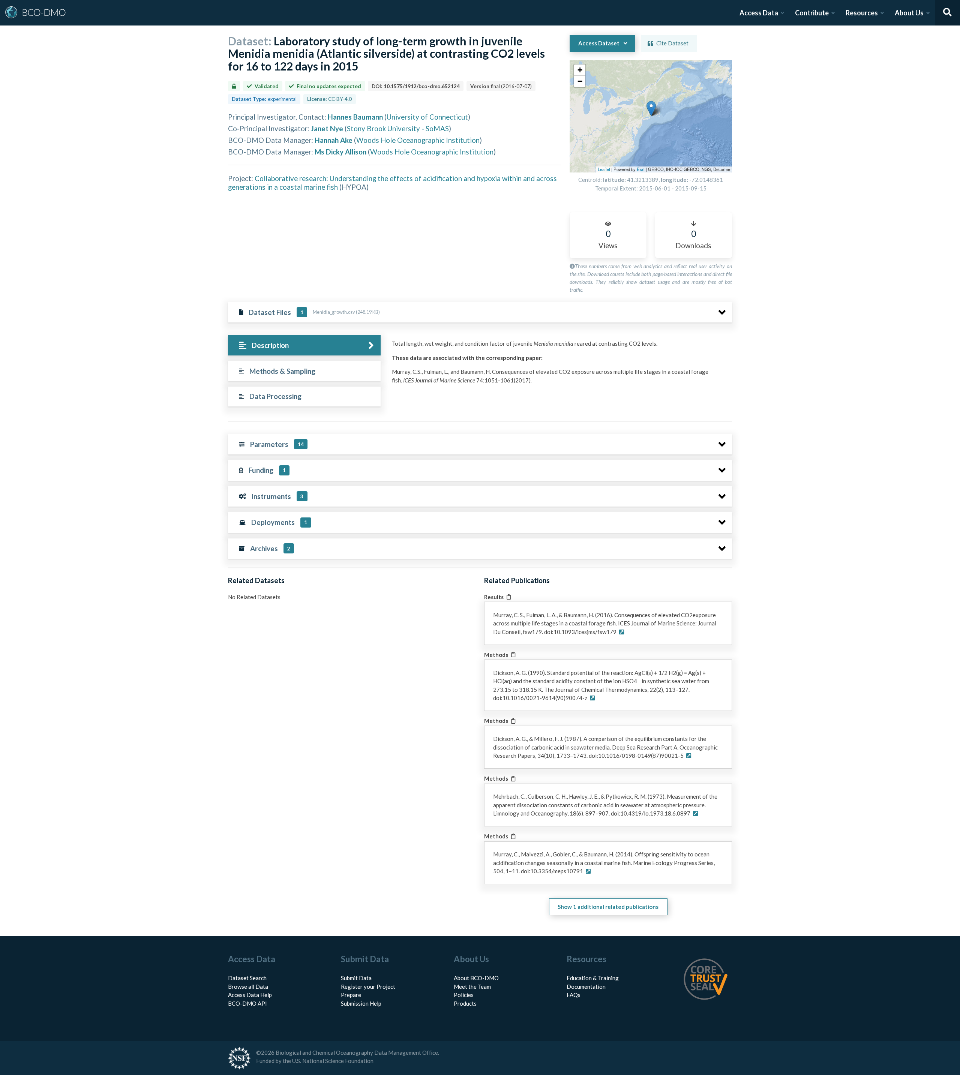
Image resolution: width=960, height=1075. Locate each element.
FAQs (573, 994)
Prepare (351, 994)
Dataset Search (247, 978)
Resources (862, 13)
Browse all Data (248, 986)
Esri (641, 169)
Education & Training (593, 978)
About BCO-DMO (476, 978)
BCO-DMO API (247, 1003)
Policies (464, 994)
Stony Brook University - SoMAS (398, 128)
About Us (909, 13)
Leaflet (604, 169)
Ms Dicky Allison (340, 151)
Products (465, 1003)
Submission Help (361, 1003)
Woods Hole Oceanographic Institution (418, 140)
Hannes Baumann (355, 116)
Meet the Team (472, 986)
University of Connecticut (427, 116)
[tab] (304, 345)
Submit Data (356, 978)
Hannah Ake (333, 140)
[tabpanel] (560, 364)
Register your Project (368, 986)
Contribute (812, 13)
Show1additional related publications (608, 906)
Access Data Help (250, 994)
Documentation (586, 986)
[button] (651, 108)
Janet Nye (327, 128)
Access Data (759, 13)
